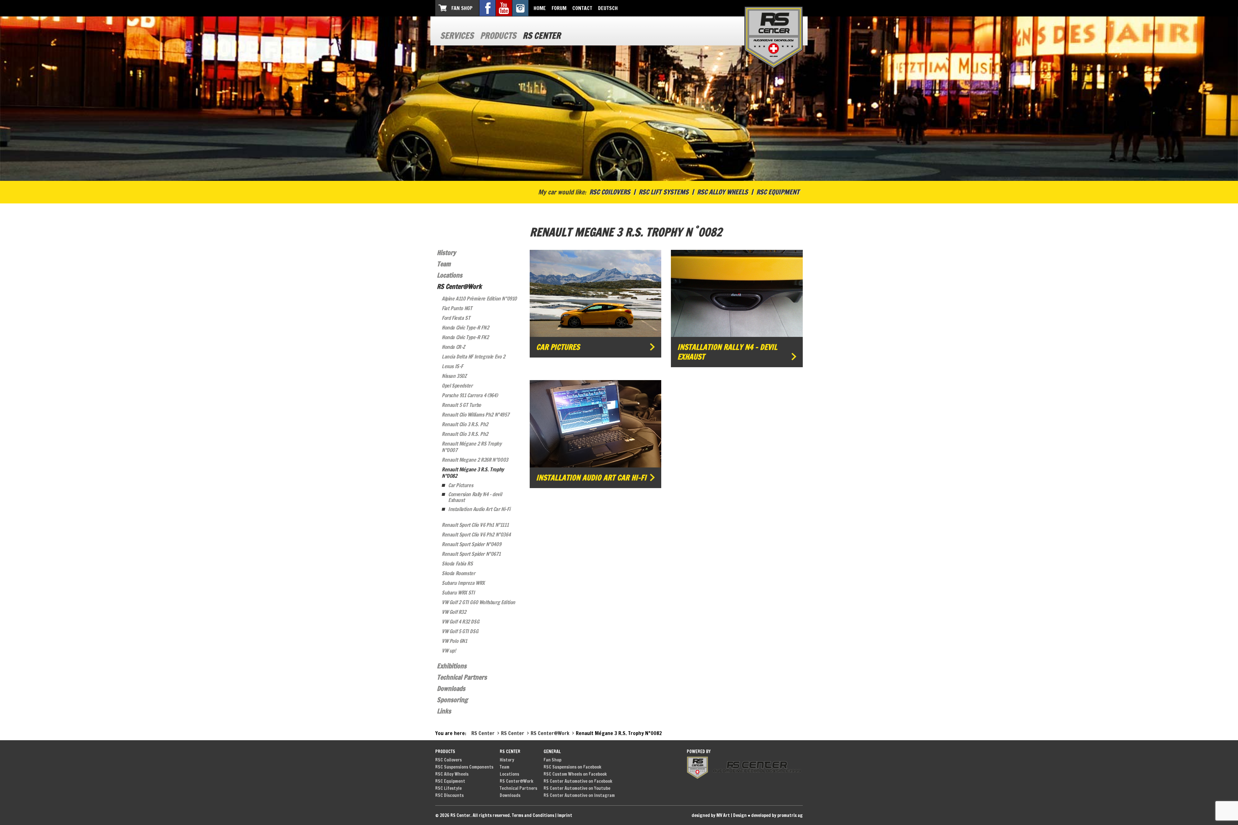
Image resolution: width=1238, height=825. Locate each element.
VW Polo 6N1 (454, 641)
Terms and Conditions (533, 815)
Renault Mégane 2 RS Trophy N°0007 (472, 446)
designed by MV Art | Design (719, 815)
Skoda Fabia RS (457, 563)
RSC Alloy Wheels (722, 192)
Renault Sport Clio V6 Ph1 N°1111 (475, 525)
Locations (449, 275)
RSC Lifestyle (448, 788)
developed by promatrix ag (777, 815)
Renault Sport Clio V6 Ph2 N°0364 (476, 534)
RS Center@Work (459, 286)
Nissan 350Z (454, 376)
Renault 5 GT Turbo (461, 405)
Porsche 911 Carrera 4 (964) (469, 395)
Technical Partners (462, 677)
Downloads (451, 688)
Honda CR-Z (453, 347)
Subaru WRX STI (458, 592)
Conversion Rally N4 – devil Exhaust (475, 497)
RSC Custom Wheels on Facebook (575, 774)
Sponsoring (452, 699)
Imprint (564, 815)
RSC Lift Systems (664, 192)
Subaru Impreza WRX (463, 583)
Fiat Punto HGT (457, 308)
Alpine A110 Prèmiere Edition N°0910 (479, 298)
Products (498, 36)
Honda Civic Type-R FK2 (465, 337)
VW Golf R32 (454, 612)
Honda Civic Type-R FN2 (465, 327)
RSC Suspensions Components (464, 767)
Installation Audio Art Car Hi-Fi (479, 509)
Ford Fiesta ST (456, 318)
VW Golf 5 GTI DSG (460, 631)
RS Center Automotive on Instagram (579, 795)
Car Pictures (460, 485)
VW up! (449, 650)
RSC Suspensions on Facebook (572, 767)
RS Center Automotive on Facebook (578, 781)
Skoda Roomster (458, 573)
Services (457, 36)
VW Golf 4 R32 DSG (460, 621)
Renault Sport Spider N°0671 (471, 554)
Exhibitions (452, 666)
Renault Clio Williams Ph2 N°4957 (475, 414)
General (552, 751)
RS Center (542, 36)
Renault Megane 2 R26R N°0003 (475, 460)
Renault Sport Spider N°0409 (471, 544)
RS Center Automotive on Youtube (577, 788)
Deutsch (608, 8)
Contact (582, 8)
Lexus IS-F (452, 366)
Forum (559, 8)
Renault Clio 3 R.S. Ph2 (465, 424)
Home (540, 8)
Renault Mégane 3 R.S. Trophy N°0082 (473, 472)
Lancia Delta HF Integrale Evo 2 (473, 356)
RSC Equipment (778, 192)
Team (444, 264)
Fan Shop (462, 8)
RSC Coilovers (609, 192)
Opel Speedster (457, 385)
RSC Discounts (449, 795)
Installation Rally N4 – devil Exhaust (727, 352)
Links (444, 711)
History (446, 252)
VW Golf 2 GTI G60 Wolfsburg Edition (478, 602)
